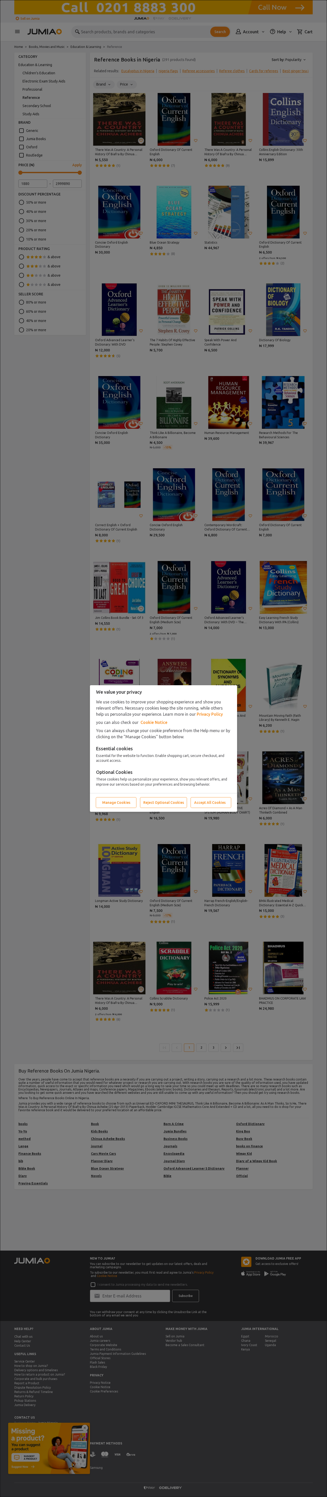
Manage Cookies (116, 803)
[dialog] (163, 748)
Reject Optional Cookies (163, 803)
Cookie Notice (154, 722)
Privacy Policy (210, 714)
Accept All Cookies (210, 803)
